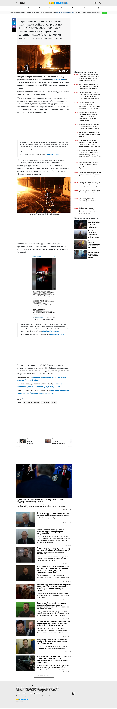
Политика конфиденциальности (25, 696)
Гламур (74, 8)
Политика (42, 8)
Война (86, 8)
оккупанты (45, 402)
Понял (104, 12)
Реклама (38, 696)
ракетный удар (58, 79)
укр (17, 3)
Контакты (51, 696)
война (54, 402)
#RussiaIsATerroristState (50, 331)
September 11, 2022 (52, 154)
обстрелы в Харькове (31, 402)
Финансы (64, 8)
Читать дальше (43, 676)
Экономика (53, 8)
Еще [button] (95, 8)
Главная (20, 8)
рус (22, 3)
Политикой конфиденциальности (65, 12)
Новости (31, 8)
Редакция (44, 696)
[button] (18, 442)
